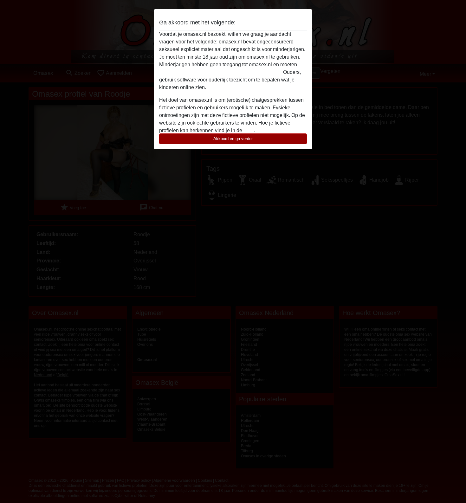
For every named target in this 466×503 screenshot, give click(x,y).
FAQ (248, 130)
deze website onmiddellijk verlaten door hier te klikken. (220, 72)
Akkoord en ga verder (233, 138)
